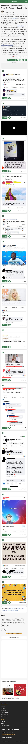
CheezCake (3, 716)
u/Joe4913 (24, 427)
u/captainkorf (24, 576)
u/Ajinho (24, 236)
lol (23, 619)
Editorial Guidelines (5, 725)
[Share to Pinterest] (23, 60)
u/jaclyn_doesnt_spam (22, 210)
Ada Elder (6, 11)
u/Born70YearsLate (23, 534)
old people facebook (19, 622)
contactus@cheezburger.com (8, 734)
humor (3, 619)
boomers (14, 18)
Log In (25, 1)
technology (20, 26)
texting (3, 625)
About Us (3, 723)
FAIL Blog (3, 708)
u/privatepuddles (23, 324)
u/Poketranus (24, 117)
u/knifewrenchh (23, 98)
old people (4, 622)
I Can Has (3, 706)
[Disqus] (14, 660)
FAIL (14, 619)
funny (8, 625)
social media (11, 622)
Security (20, 741)
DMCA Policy (25, 741)
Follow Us (12, 608)
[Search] (3, 2)
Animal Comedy (4, 712)
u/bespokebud (23, 380)
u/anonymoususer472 (22, 171)
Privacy (17, 741)
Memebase (14, 1)
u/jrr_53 (25, 281)
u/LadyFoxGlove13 (23, 489)
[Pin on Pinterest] (9, 98)
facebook (19, 619)
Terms (15, 741)
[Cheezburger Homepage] (14, 737)
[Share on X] (20, 60)
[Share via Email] (26, 60)
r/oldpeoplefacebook (7, 45)
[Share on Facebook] (17, 60)
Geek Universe (4, 714)
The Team (3, 721)
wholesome (8, 619)
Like (4, 629)
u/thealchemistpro (23, 602)
